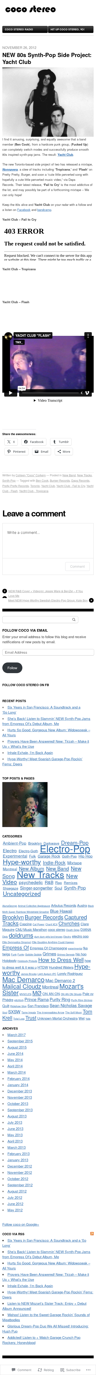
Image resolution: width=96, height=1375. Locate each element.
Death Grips (72, 930)
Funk (14, 954)
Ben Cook (42, 480)
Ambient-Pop (14, 843)
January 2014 (17, 1084)
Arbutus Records (63, 905)
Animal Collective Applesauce (34, 905)
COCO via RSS (13, 1234)
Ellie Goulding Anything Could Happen (53, 942)
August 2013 (17, 1116)
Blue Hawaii (61, 911)
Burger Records (60, 480)
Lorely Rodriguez (70, 973)
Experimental (15, 856)
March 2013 (16, 1147)
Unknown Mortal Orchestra (57, 1018)
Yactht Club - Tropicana (33, 491)
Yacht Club (48, 486)
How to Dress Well (61, 960)
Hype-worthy (22, 861)
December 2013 (19, 1091)
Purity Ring (60, 999)
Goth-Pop (69, 856)
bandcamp (44, 209)
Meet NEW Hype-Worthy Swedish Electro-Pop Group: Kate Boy (48, 600)
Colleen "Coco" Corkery (31, 475)
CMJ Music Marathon (31, 929)
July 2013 (14, 1122)
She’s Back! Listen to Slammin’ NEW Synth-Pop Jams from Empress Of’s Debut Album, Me (46, 721)
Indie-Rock (54, 862)
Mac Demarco (23, 979)
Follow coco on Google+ (20, 1224)
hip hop (80, 954)
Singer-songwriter (36, 888)
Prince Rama (36, 999)
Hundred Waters (61, 967)
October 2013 (17, 1103)
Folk (32, 856)
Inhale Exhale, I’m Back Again (30, 752)
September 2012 (20, 1184)
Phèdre (7, 999)
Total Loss (18, 1018)
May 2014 (15, 1059)
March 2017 (16, 1034)
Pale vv (87, 993)
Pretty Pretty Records (15, 486)
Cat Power (39, 924)
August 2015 (17, 1047)
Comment (77, 566)
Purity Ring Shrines (81, 1000)
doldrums (21, 935)
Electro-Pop (65, 848)
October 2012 (17, 1178)
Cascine (26, 923)
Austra (82, 905)
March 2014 (16, 1072)
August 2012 (17, 1191)
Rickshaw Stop (18, 1006)
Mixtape (74, 863)
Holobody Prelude (27, 961)
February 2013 (18, 1153)
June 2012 (15, 1203)
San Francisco (38, 1005)
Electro (10, 850)
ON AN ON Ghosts (71, 994)
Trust (30, 1017)
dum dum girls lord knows (48, 936)
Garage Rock (49, 856)
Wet (82, 1018)
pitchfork (19, 1000)
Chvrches (69, 923)
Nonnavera (10, 169)
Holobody (9, 960)
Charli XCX (51, 924)
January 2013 (17, 1159)
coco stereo (56, 929)
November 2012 (19, 1172)
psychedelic (31, 882)
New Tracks (84, 475)
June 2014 (15, 1053)
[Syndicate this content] (92, 1234)
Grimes (49, 954)
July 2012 (14, 1197)
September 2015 (20, 1040)
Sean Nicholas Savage (71, 1005)
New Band (69, 475)
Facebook (24, 209)
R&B (49, 882)
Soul (58, 888)
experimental (75, 948)
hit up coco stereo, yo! (68, 29)
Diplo (5, 936)
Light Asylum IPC (47, 974)
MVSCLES (25, 994)
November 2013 (19, 1097)
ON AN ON (51, 993)
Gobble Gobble (33, 954)
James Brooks (29, 974)
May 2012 (15, 1209)
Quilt (5, 1005)
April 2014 (15, 1065)
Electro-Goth (28, 850)
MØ (36, 993)
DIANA (85, 929)
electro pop (80, 936)
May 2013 (15, 1134)
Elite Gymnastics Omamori (16, 942)
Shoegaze (10, 888)
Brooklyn (35, 843)
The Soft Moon (73, 1012)
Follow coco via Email (25, 630)
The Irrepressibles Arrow (50, 1012)
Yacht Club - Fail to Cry (70, 486)
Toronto (35, 486)
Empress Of (15, 947)
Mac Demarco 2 (60, 980)
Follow (12, 667)
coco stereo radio (19, 29)
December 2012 (19, 1166)
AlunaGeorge (9, 905)
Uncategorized (22, 893)
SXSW (14, 1012)
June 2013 (15, 1128)
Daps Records (80, 480)
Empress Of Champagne (48, 947)
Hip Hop (86, 856)
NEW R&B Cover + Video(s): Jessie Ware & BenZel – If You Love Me (45, 593)
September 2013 (20, 1109)
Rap (58, 882)
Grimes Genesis (66, 954)
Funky (20, 954)
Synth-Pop (9, 480)
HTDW (43, 967)
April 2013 (15, 1141)
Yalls (88, 1018)
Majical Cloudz (21, 986)
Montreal (10, 868)
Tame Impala (28, 1012)
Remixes (71, 882)
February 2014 (18, 1078)
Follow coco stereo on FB (25, 685)
